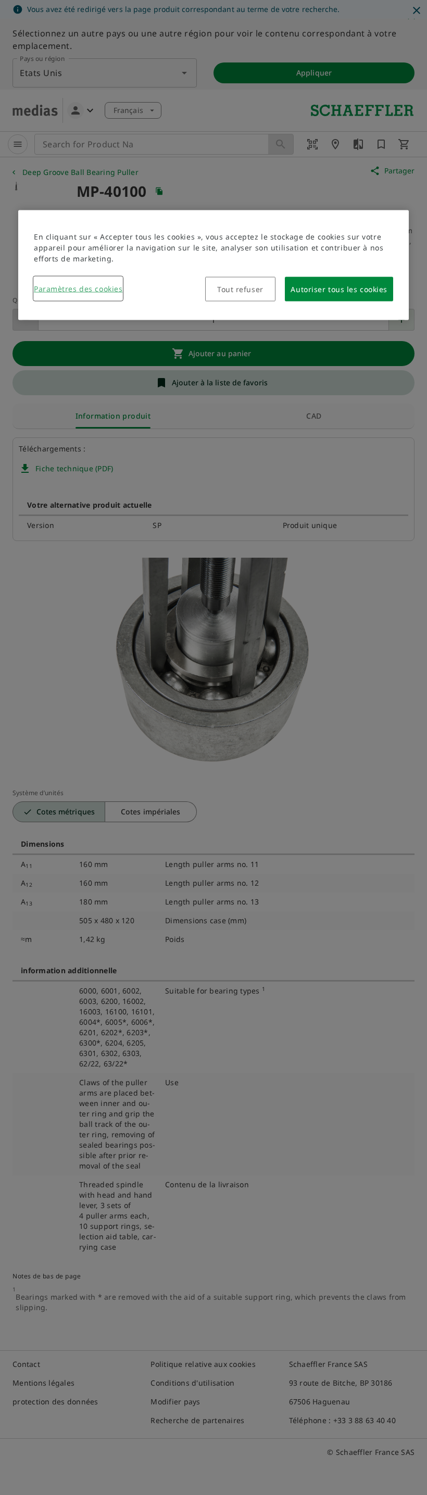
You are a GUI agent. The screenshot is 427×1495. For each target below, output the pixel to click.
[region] (213, 265)
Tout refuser (240, 289)
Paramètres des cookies (78, 288)
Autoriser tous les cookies (339, 289)
